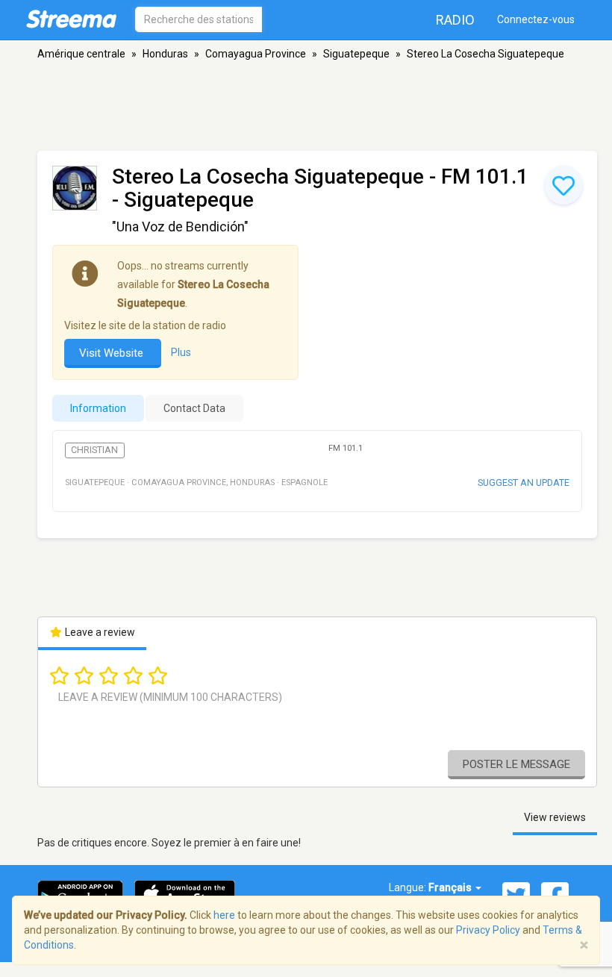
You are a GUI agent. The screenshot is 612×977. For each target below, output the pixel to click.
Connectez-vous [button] (536, 19)
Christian (94, 450)
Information (98, 408)
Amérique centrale (81, 54)
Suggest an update (523, 482)
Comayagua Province (255, 54)
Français (451, 887)
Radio (455, 20)
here (224, 915)
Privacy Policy (488, 930)
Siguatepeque (356, 54)
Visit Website (112, 353)
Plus (181, 353)
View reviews (555, 817)
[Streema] (71, 19)
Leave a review (99, 632)
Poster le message (516, 764)
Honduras (165, 54)
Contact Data (194, 408)
